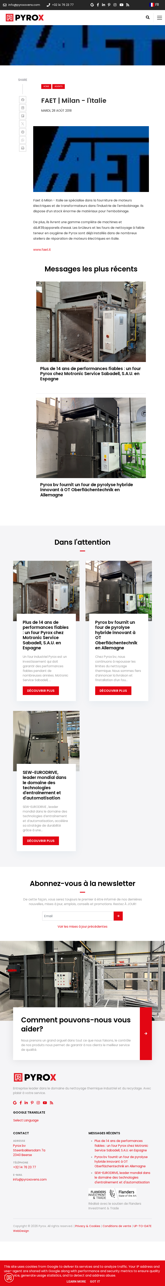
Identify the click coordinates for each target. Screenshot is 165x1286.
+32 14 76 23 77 (24, 1167)
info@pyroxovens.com (30, 1179)
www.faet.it (42, 249)
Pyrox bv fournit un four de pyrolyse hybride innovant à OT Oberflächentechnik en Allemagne (121, 1161)
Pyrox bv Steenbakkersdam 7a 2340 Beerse (29, 1150)
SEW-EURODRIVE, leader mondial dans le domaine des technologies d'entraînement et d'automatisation (122, 1177)
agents (59, 86)
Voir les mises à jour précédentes (82, 926)
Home (46, 86)
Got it (95, 1281)
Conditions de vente (117, 1226)
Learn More (76, 1281)
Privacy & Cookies (87, 1226)
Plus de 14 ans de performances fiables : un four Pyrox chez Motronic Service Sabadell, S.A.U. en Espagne (121, 1145)
